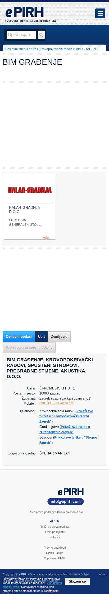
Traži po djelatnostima (54, 526)
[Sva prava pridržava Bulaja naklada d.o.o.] (54, 497)
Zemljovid (59, 337)
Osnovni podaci (19, 337)
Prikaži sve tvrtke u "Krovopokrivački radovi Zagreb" (66, 416)
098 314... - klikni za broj (56, 403)
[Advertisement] (54, 125)
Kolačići (55, 537)
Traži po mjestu (55, 532)
